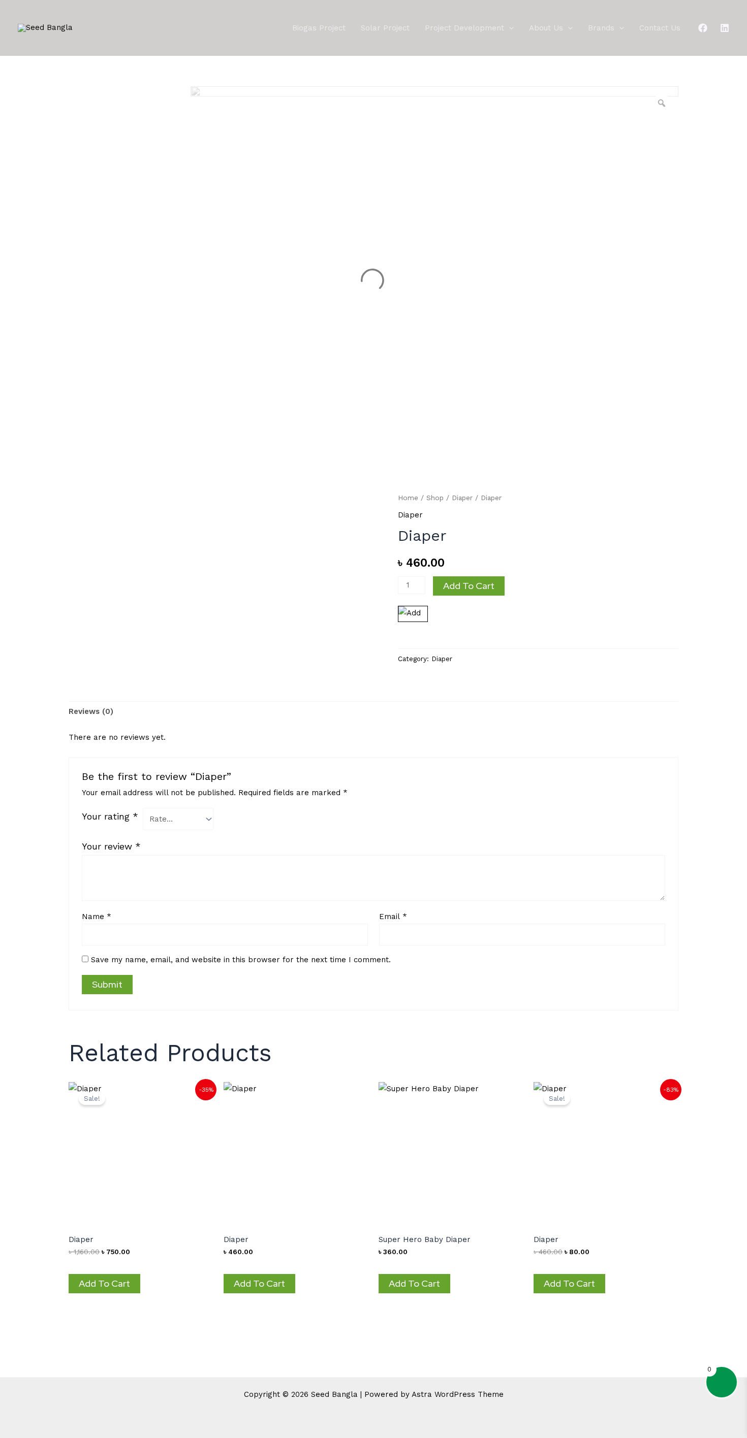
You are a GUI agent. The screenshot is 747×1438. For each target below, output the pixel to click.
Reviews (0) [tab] (91, 711)
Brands (601, 27)
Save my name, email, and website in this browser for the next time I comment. (241, 959)
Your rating (110, 816)
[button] (414, 630)
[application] (509, 28)
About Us (546, 27)
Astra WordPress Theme (458, 1394)
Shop (435, 498)
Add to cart (468, 586)
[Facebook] (702, 27)
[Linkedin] (724, 27)
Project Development (464, 27)
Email (393, 916)
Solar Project (385, 27)
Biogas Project (319, 27)
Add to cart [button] (104, 1283)
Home (408, 498)
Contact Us (659, 27)
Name (96, 916)
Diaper (462, 498)
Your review (111, 846)
